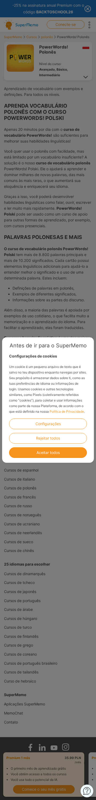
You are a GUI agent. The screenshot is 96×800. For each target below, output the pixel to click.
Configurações (48, 423)
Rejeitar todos (48, 438)
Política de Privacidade (67, 411)
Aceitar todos (48, 452)
